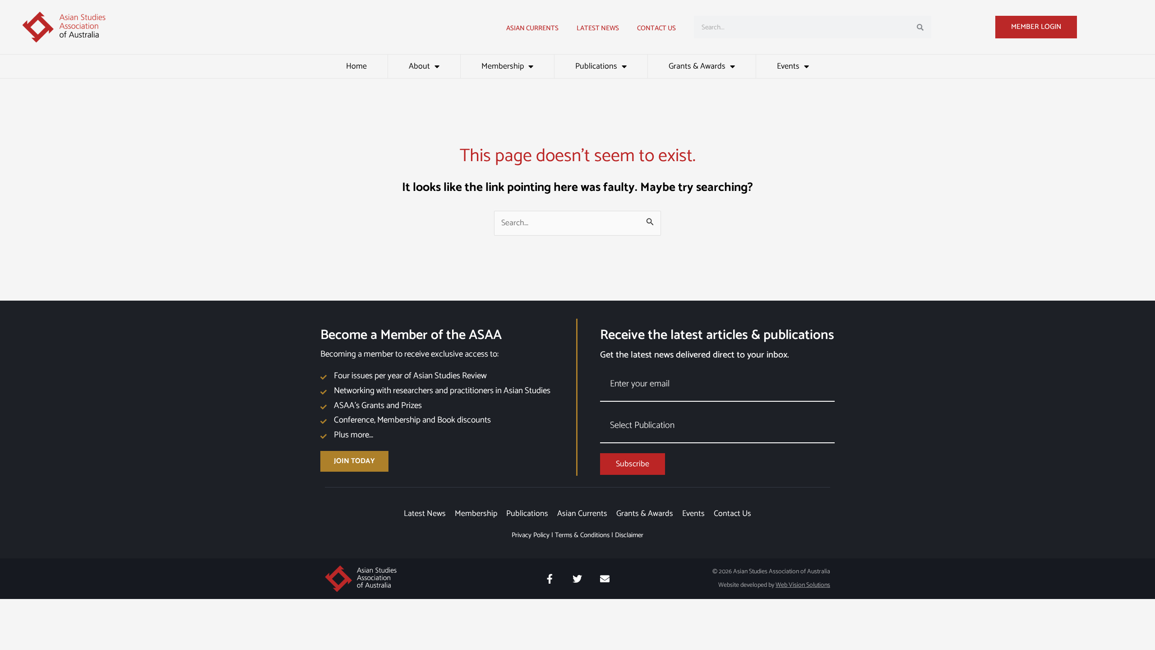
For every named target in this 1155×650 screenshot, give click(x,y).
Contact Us (656, 28)
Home (356, 66)
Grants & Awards (697, 66)
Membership (502, 66)
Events (788, 66)
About (419, 66)
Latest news (598, 28)
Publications (596, 66)
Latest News (425, 513)
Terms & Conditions (582, 535)
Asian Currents (532, 28)
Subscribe (632, 464)
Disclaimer (629, 535)
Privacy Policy (531, 535)
